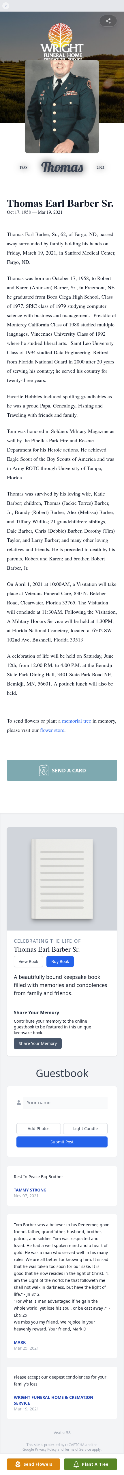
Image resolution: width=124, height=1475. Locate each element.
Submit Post (62, 1142)
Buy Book (60, 961)
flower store (52, 729)
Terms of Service (77, 1449)
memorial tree (76, 720)
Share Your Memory (38, 1043)
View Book (28, 961)
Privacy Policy (46, 1449)
